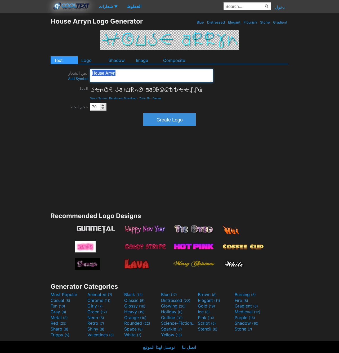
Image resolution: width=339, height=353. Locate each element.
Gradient (280, 22)
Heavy (134, 311)
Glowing (173, 306)
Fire (241, 300)
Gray (58, 311)
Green (97, 311)
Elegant (234, 22)
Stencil (207, 329)
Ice (204, 311)
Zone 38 (144, 98)
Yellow (171, 334)
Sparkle (171, 329)
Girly (95, 306)
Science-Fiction (179, 323)
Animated (99, 294)
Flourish (250, 22)
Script (207, 323)
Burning (245, 294)
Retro (95, 323)
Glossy (134, 306)
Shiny (95, 329)
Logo (86, 60)
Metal (59, 317)
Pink (206, 317)
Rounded (137, 323)
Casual (60, 300)
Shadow (117, 60)
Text (58, 60)
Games (157, 98)
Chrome (98, 300)
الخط (83, 88)
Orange (135, 317)
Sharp (59, 329)
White (132, 334)
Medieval (247, 311)
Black (133, 294)
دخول (280, 7)
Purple (245, 317)
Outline (172, 317)
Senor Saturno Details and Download (113, 98)
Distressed (216, 22)
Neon (95, 317)
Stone (265, 22)
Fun (58, 306)
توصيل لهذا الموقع (159, 347)
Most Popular (64, 294)
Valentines (100, 334)
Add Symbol (78, 78)
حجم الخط (79, 106)
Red (58, 323)
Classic (134, 300)
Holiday (171, 311)
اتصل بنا (189, 347)
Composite (174, 60)
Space (133, 329)
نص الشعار (78, 75)
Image (142, 60)
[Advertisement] (25, 96)
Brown (207, 294)
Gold (206, 306)
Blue (200, 22)
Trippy (60, 334)
